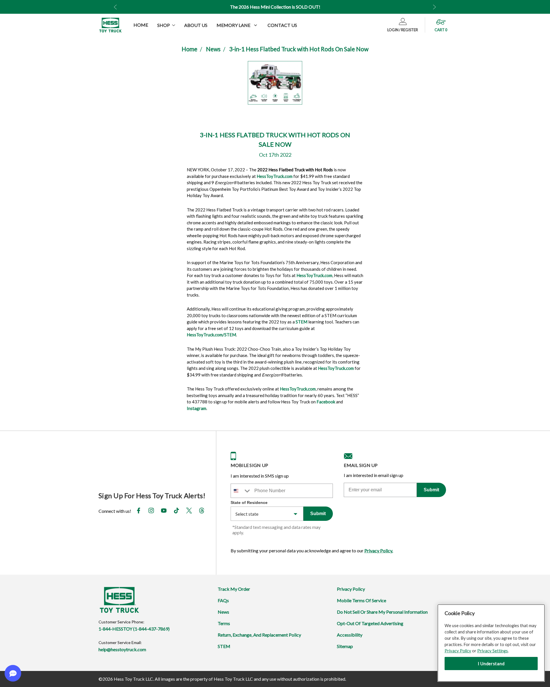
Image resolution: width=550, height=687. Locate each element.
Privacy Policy (351, 589)
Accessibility (349, 634)
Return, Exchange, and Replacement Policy (259, 634)
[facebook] (139, 511)
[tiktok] (176, 511)
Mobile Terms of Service (361, 600)
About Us (195, 25)
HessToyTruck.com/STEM (211, 334)
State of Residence (249, 502)
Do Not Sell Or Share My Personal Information (382, 612)
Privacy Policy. (378, 550)
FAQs (223, 600)
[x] (189, 511)
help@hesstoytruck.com (122, 649)
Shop (163, 25)
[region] (491, 643)
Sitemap (345, 646)
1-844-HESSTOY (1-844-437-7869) (134, 628)
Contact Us (282, 25)
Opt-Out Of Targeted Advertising (370, 623)
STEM (224, 646)
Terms (224, 623)
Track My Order (234, 589)
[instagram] (151, 511)
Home (140, 25)
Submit (318, 513)
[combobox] (241, 491)
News (213, 49)
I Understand (491, 663)
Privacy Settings (492, 650)
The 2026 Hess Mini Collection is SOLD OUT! (275, 6)
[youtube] (164, 511)
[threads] (202, 511)
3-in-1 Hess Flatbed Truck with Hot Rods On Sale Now (298, 49)
